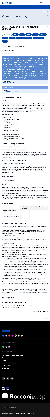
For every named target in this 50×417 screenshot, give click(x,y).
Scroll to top (43, 318)
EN (41, 2)
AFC (22, 34)
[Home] (7, 3)
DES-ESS (43, 34)
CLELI (28, 34)
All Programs (7, 34)
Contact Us (44, 11)
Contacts (6, 331)
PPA (5, 41)
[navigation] (25, 7)
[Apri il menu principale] (47, 3)
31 (13, 53)
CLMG (35, 34)
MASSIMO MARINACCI (8, 82)
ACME (15, 34)
